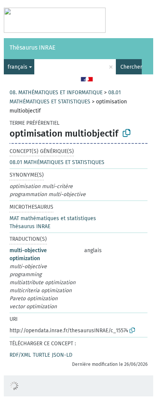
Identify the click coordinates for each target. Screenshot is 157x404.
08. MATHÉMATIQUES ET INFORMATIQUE (56, 92)
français (17, 67)
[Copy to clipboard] (126, 133)
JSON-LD (62, 355)
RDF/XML (20, 355)
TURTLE (41, 355)
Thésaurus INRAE (33, 47)
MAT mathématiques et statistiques (53, 218)
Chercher (131, 67)
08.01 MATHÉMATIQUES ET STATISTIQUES (57, 162)
